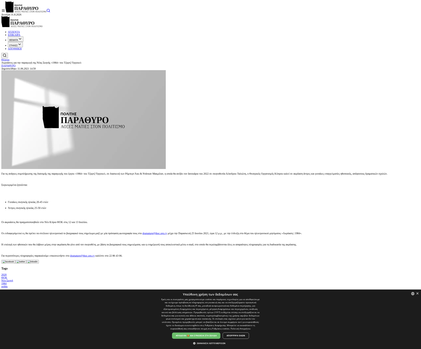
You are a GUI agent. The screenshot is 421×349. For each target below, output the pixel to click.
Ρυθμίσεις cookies (220, 328)
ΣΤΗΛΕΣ (13, 45)
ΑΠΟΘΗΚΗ (15, 48)
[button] (211, 343)
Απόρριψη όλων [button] (236, 335)
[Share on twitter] (20, 262)
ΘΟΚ (4, 277)
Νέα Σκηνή (7, 280)
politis (4, 286)
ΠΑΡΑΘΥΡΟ (8, 65)
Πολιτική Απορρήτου (240, 328)
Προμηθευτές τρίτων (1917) (207, 312)
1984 (4, 283)
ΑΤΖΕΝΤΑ (14, 31)
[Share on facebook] (8, 262)
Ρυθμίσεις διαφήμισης (215, 325)
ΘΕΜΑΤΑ (13, 40)
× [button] (417, 293)
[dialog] (210, 319)
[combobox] (412, 293)
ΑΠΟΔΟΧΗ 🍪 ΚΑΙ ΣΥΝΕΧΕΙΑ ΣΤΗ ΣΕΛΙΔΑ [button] (196, 335)
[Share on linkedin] (32, 262)
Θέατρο (5, 59)
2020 (4, 274)
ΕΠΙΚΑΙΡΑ (14, 34)
